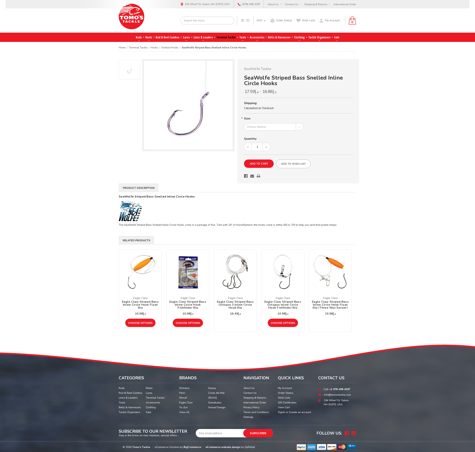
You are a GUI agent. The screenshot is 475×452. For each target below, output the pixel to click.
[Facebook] (242, 20)
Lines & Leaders (203, 37)
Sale (336, 37)
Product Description (139, 188)
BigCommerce (192, 447)
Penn (182, 393)
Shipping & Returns (315, 4)
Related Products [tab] (136, 240)
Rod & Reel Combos (167, 37)
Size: (247, 118)
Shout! (183, 398)
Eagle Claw (186, 402)
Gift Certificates (287, 402)
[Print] (258, 176)
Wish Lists (308, 20)
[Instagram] (248, 20)
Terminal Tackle (226, 37)
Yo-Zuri (183, 407)
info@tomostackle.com (337, 395)
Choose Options (140, 323)
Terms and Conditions (256, 412)
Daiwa (212, 388)
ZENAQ (212, 398)
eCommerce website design (223, 447)
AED (259, 20)
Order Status (284, 20)
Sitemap (248, 417)
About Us (273, 4)
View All (184, 412)
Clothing (299, 37)
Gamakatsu (215, 402)
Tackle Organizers (319, 37)
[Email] (252, 176)
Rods (139, 37)
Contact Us (291, 4)
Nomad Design (216, 407)
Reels (148, 37)
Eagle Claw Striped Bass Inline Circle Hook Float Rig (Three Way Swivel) (330, 304)
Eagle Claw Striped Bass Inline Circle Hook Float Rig (140, 304)
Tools (242, 37)
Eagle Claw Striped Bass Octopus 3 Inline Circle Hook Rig (235, 304)
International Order (345, 4)
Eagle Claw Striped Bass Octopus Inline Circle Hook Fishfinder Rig (282, 304)
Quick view (140, 272)
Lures (186, 37)
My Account (332, 20)
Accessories (257, 37)
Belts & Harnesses (279, 37)
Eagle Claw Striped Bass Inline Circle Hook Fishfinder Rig (187, 304)
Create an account (300, 412)
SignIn (281, 412)
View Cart (284, 407)
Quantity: (250, 139)
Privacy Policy (251, 407)
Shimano (184, 388)
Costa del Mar (216, 393)
